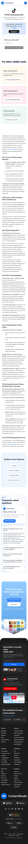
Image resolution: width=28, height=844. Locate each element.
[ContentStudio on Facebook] (6, 809)
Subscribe (14, 664)
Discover (3, 741)
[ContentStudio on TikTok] (22, 809)
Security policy (11, 835)
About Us (16, 771)
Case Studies (4, 780)
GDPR (14, 833)
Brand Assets (17, 784)
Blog (2, 771)
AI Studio (3, 733)
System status (20, 833)
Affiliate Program (18, 782)
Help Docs (3, 773)
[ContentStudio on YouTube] (19, 809)
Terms (10, 833)
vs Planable (4, 760)
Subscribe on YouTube (10, 688)
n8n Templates (18, 762)
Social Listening (5, 739)
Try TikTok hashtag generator (12, 99)
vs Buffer (3, 755)
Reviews (16, 775)
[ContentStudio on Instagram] (12, 809)
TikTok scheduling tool (12, 149)
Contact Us (17, 786)
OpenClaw (16, 757)
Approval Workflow (19, 739)
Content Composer (19, 737)
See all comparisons (5, 764)
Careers (16, 778)
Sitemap (18, 835)
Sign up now (14, 31)
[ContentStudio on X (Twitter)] (9, 809)
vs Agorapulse (4, 757)
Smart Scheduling (18, 733)
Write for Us (17, 780)
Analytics (3, 735)
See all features (17, 744)
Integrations (17, 760)
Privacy (5, 833)
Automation (17, 735)
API (15, 751)
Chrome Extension (5, 784)
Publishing (3, 731)
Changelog (17, 764)
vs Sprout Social (5, 753)
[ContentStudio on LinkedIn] (15, 809)
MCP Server (17, 753)
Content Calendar (18, 731)
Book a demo (14, 604)
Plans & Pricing (18, 773)
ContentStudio (10, 444)
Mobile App (4, 782)
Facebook (8, 719)
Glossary (3, 775)
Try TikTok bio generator (11, 119)
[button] (14, 529)
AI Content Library (18, 741)
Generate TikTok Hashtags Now (14, 47)
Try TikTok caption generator (12, 79)
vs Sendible (4, 762)
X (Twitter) (18, 719)
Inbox (2, 737)
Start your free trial (14, 599)
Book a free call (9, 521)
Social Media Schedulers (9, 716)
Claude (16, 755)
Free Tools (4, 778)
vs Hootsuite (4, 751)
